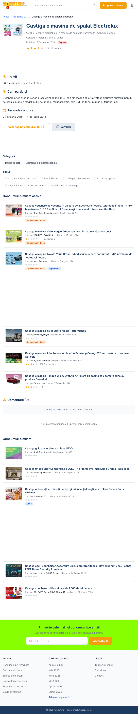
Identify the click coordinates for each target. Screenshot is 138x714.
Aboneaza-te (100, 640)
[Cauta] (94, 5)
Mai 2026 (54, 681)
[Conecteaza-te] (132, 5)
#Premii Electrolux (52, 178)
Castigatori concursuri (15, 681)
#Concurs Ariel (36, 185)
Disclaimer (100, 670)
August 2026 (56, 664)
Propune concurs (113, 5)
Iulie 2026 (54, 670)
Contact (99, 675)
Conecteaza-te (53, 409)
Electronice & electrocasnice (41, 162)
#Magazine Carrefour (79, 178)
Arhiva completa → (59, 697)
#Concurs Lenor (13, 185)
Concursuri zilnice (12, 670)
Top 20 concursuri (13, 675)
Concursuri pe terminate (16, 664)
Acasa (6, 16)
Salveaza (66, 126)
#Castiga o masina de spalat (20, 178)
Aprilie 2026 (55, 686)
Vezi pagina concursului (24, 127)
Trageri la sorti (20, 16)
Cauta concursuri (12, 691)
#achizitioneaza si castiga (64, 185)
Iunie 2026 (54, 675)
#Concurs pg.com (106, 178)
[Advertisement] (69, 62)
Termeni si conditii (104, 664)
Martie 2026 (55, 691)
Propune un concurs (14, 686)
